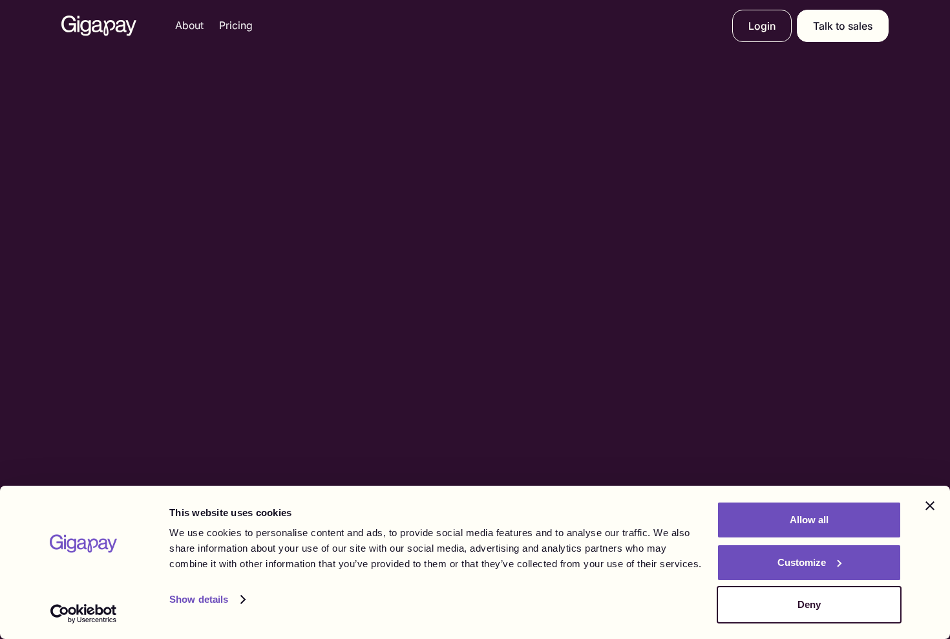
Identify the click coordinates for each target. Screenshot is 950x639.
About (189, 25)
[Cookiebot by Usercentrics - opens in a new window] (83, 613)
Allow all (809, 519)
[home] (98, 26)
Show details (198, 599)
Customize (801, 562)
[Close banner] (929, 505)
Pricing (236, 25)
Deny (809, 604)
